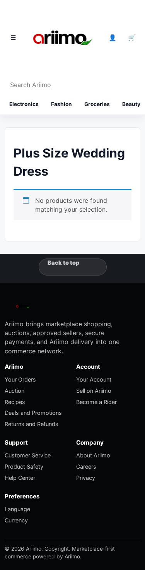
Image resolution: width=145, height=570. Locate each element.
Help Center (20, 477)
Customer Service (28, 455)
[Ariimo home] (63, 38)
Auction (14, 390)
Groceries (97, 104)
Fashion (61, 104)
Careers (86, 466)
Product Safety (24, 466)
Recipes (15, 402)
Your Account (93, 379)
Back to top (63, 262)
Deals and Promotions (33, 412)
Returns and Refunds (31, 424)
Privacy (85, 477)
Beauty (131, 104)
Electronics (24, 104)
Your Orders (20, 379)
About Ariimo (93, 455)
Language (17, 509)
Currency (16, 520)
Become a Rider (96, 402)
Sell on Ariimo (93, 390)
